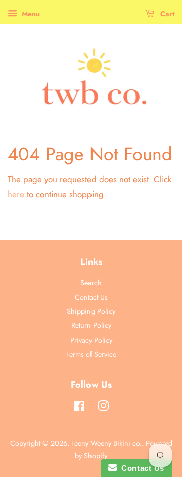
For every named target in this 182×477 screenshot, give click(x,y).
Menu (30, 14)
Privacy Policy (91, 340)
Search (91, 283)
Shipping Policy (91, 311)
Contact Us (91, 297)
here (16, 194)
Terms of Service (91, 354)
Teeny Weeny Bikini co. (106, 443)
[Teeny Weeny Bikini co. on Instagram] (103, 408)
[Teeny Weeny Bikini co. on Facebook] (79, 408)
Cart (166, 14)
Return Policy (91, 325)
